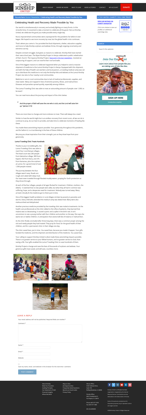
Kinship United (25, 8)
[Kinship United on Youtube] (121, 385)
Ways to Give (66, 384)
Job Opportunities (68, 386)
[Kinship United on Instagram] (117, 385)
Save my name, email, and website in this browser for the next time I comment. (44, 367)
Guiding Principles (47, 388)
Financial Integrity (47, 392)
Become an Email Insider (70, 390)
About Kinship (46, 384)
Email (20, 351)
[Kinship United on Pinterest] (130, 385)
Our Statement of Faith (49, 390)
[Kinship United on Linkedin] (126, 385)
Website (21, 358)
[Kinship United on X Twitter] (113, 385)
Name (20, 345)
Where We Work (47, 394)
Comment (22, 323)
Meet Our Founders (48, 386)
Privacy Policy (67, 392)
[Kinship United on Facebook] (109, 385)
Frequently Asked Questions (71, 388)
